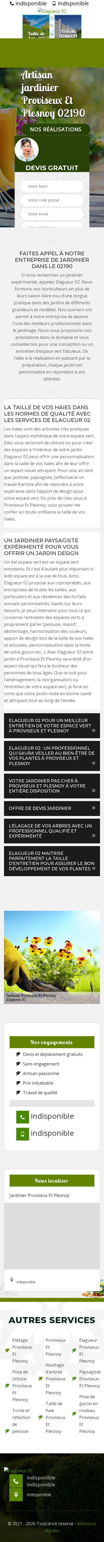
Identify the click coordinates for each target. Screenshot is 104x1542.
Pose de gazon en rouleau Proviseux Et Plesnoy (89, 1414)
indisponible (30, 3)
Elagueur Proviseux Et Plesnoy (89, 1350)
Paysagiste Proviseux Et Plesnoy (89, 1379)
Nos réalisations (56, 129)
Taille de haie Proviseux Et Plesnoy (55, 1417)
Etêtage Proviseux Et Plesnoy (22, 1350)
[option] (36, 36)
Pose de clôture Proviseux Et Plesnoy (22, 1385)
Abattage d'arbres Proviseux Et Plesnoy (55, 1379)
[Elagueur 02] (52, 11)
